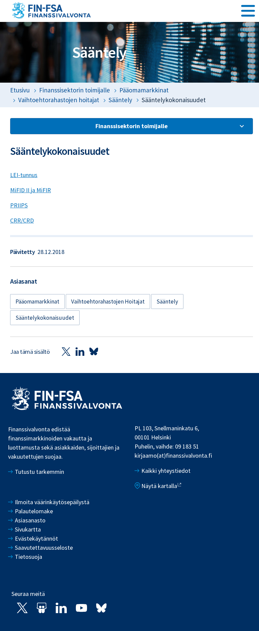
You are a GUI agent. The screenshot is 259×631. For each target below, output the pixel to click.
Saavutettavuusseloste (44, 547)
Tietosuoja (28, 557)
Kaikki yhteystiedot (166, 471)
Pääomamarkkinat (144, 90)
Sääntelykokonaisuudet (45, 317)
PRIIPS (19, 205)
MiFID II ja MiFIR (30, 190)
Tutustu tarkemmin (39, 472)
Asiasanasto (30, 520)
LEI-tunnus (23, 175)
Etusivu (20, 90)
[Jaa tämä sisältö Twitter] (66, 351)
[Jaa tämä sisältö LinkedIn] (80, 351)
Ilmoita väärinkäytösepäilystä (52, 502)
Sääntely (120, 100)
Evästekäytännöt (36, 538)
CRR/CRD (22, 220)
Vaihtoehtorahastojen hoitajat (58, 100)
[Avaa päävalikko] (248, 10)
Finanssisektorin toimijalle (74, 90)
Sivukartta (28, 529)
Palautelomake (34, 511)
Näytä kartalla (159, 486)
